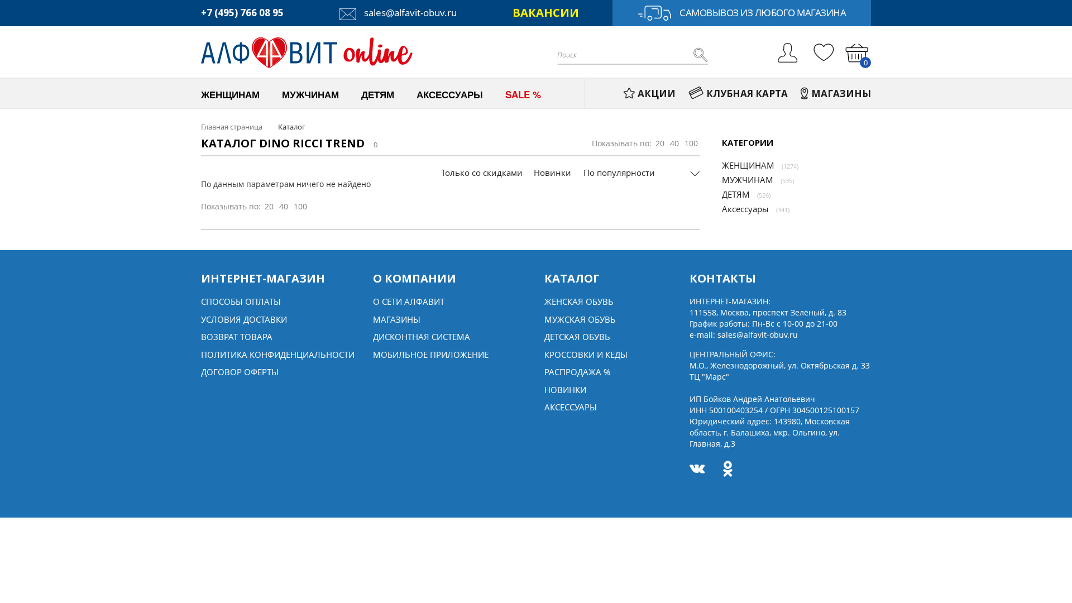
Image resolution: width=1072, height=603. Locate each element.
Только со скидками (482, 172)
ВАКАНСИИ (546, 12)
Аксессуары (745, 208)
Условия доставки (244, 319)
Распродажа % (577, 371)
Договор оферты (240, 371)
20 (659, 143)
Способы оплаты (241, 301)
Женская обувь (579, 301)
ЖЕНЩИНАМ (748, 165)
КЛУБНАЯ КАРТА (747, 93)
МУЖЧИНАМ (747, 179)
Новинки (552, 172)
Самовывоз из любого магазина (762, 12)
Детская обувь (577, 336)
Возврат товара (236, 336)
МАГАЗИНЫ (841, 93)
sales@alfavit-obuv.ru (409, 12)
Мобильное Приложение (431, 354)
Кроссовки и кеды (586, 354)
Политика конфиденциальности (278, 354)
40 (674, 143)
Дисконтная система (421, 336)
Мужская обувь (580, 319)
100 (691, 143)
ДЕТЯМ (736, 194)
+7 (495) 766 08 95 (242, 12)
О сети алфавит (408, 301)
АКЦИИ (657, 93)
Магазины (396, 319)
